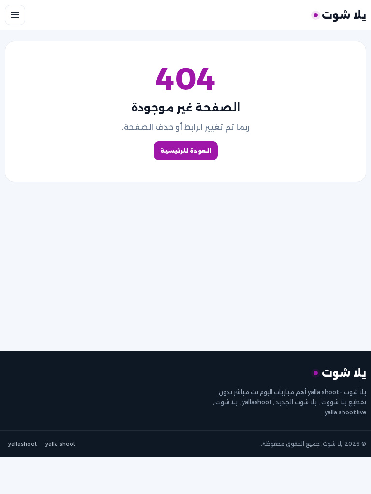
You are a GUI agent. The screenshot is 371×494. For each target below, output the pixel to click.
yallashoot (22, 443)
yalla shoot (60, 443)
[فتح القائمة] (15, 15)
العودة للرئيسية (185, 150)
